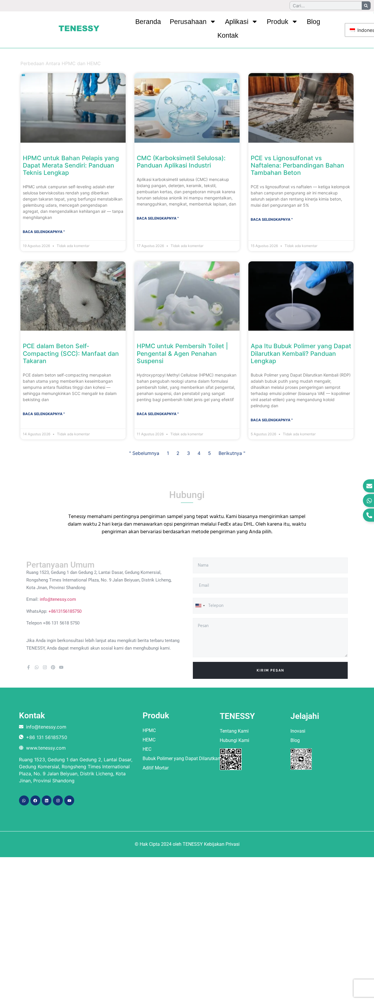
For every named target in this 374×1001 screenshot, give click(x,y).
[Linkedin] (47, 800)
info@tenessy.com (58, 599)
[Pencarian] (366, 5)
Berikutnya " (232, 453)
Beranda (148, 21)
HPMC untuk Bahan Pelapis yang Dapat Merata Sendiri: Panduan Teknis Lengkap (71, 165)
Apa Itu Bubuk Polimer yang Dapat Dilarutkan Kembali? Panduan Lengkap (301, 353)
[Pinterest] (53, 667)
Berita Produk (58, 60)
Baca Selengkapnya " (44, 231)
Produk (277, 21)
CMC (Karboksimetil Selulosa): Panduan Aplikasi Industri (181, 161)
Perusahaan (188, 21)
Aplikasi (236, 21)
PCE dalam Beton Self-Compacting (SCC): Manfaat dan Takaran (71, 353)
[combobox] (200, 605)
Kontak (227, 35)
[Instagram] (45, 667)
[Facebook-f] (28, 667)
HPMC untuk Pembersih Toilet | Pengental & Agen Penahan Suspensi (182, 353)
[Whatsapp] (36, 667)
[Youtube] (61, 667)
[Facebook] (35, 800)
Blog (313, 21)
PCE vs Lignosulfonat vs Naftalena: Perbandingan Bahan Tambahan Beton (297, 165)
